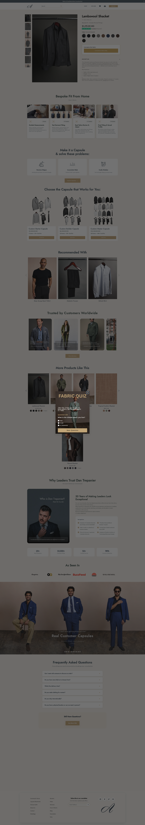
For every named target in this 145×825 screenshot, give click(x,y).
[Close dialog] (87, 392)
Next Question (72, 430)
